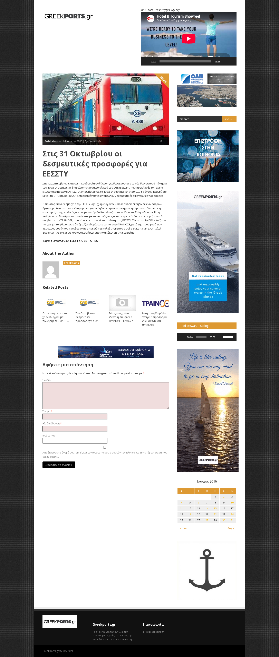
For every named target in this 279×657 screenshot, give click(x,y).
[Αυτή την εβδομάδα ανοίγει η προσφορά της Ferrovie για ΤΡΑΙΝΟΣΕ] (155, 309)
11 (181, 508)
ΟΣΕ (84, 241)
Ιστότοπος (48, 435)
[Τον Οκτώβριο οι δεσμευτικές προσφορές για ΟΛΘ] (89, 309)
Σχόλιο (46, 380)
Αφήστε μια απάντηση (67, 365)
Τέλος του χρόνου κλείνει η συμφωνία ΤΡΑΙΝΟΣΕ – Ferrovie (121, 317)
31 (232, 520)
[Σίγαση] (225, 61)
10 (232, 502)
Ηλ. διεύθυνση (52, 423)
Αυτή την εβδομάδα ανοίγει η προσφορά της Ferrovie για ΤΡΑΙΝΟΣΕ (154, 319)
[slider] (228, 336)
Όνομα (47, 411)
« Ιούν (183, 528)
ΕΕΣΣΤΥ (75, 241)
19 (190, 514)
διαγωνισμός (60, 241)
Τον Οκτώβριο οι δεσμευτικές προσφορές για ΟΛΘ (88, 317)
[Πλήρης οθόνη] (231, 61)
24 (232, 514)
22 (215, 514)
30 (223, 520)
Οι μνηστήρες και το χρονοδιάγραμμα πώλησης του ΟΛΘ (54, 317)
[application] (207, 337)
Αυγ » (231, 528)
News (164, 79)
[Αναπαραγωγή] (146, 61)
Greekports (71, 263)
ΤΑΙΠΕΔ (93, 241)
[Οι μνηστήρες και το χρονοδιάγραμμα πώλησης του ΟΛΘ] (56, 309)
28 (206, 520)
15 (215, 508)
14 (206, 508)
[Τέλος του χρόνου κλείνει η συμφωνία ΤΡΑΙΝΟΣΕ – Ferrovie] (122, 309)
